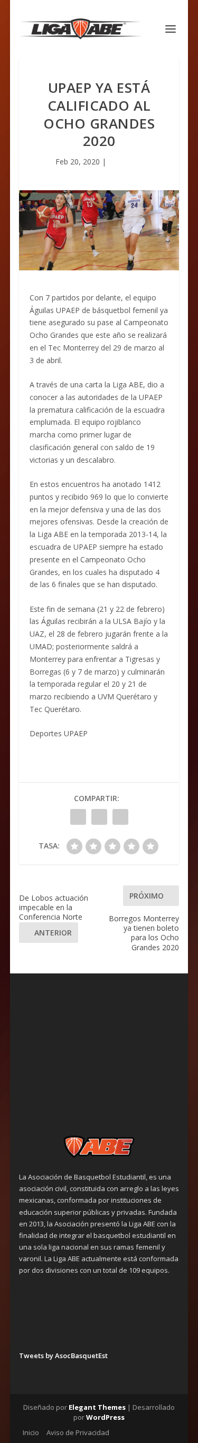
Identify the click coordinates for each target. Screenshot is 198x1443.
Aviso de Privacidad (77, 1432)
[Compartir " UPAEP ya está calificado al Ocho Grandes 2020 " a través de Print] (120, 816)
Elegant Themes (97, 1407)
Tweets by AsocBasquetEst (63, 1355)
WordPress (105, 1417)
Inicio (31, 1432)
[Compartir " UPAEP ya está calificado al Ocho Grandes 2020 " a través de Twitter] (99, 816)
